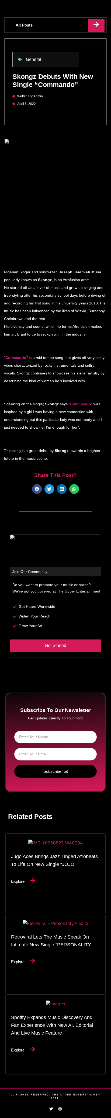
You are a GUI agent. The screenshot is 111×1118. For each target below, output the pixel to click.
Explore (18, 881)
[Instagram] (60, 1109)
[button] (37, 489)
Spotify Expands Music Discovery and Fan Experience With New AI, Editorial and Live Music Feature (52, 1025)
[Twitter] (51, 1109)
